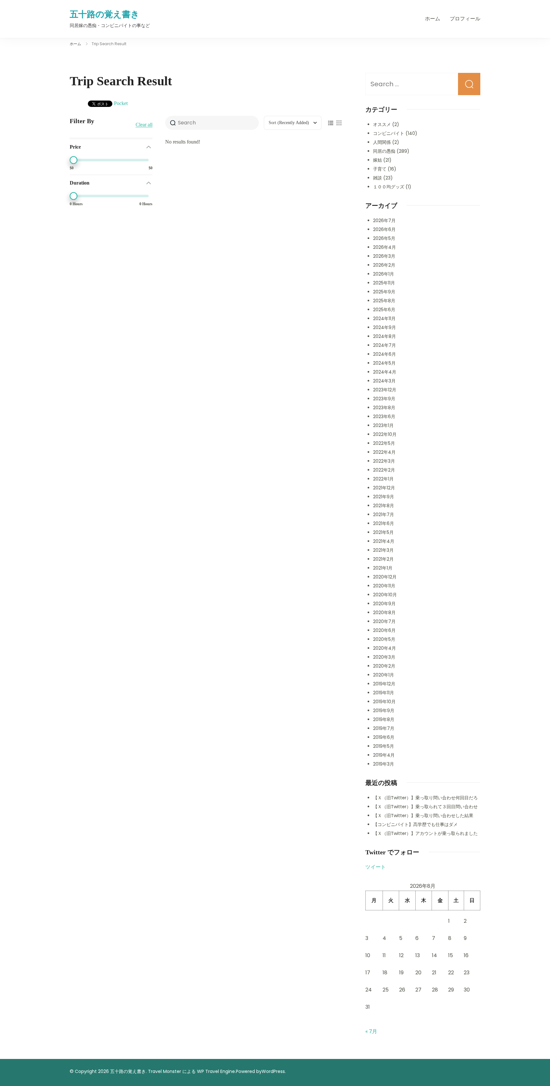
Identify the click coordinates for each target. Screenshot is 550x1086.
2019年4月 (384, 755)
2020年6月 (384, 630)
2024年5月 (384, 363)
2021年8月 (383, 505)
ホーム (432, 18)
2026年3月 (384, 256)
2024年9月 (384, 327)
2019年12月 (384, 684)
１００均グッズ (388, 187)
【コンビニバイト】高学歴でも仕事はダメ (415, 824)
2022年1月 (383, 479)
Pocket (121, 103)
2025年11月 (384, 283)
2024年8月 (384, 336)
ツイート (375, 867)
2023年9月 (384, 399)
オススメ (382, 124)
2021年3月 (383, 550)
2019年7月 (383, 728)
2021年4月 (383, 541)
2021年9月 (383, 497)
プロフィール (465, 18)
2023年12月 (384, 390)
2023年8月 (384, 407)
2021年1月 (382, 568)
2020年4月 (384, 648)
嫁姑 (377, 160)
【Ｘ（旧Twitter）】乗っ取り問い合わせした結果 (423, 815)
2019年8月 (383, 719)
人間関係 (382, 142)
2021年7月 (383, 514)
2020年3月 (384, 657)
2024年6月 (384, 354)
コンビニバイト (388, 133)
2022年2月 (384, 470)
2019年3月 (383, 764)
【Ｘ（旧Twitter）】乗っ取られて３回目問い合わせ (425, 806)
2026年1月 (383, 274)
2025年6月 (384, 309)
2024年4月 (384, 372)
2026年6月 (384, 229)
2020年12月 (385, 577)
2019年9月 (383, 710)
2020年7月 (384, 621)
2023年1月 (383, 425)
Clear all (144, 124)
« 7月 (371, 1031)
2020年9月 (384, 603)
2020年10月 (385, 595)
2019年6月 (383, 737)
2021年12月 (384, 488)
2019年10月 (384, 701)
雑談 (377, 178)
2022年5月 (384, 443)
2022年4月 (384, 452)
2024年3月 (384, 381)
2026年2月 (384, 265)
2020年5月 (384, 639)
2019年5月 (383, 746)
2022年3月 (384, 461)
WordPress (273, 1071)
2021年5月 (383, 532)
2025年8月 (384, 301)
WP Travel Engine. (216, 1071)
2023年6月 (384, 416)
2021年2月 (383, 559)
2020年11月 (384, 586)
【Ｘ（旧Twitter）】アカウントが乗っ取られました (425, 833)
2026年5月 (384, 238)
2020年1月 (383, 675)
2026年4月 (384, 247)
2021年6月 (383, 523)
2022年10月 (385, 434)
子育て (379, 169)
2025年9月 (384, 292)
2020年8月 (384, 612)
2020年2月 (384, 666)
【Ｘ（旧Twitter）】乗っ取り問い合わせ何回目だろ (425, 798)
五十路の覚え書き (104, 14)
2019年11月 (383, 693)
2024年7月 (384, 345)
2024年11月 (384, 318)
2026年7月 (384, 220)
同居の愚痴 (384, 151)
